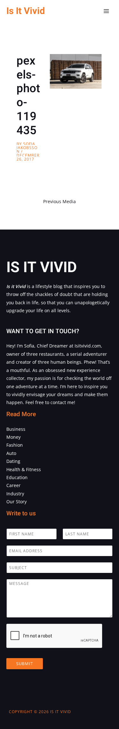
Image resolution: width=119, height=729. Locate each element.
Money (13, 437)
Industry (15, 494)
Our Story (16, 502)
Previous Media (59, 201)
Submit (24, 663)
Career (13, 485)
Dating (13, 461)
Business (15, 429)
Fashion (14, 445)
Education (17, 477)
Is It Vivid (25, 11)
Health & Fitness (23, 469)
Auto (11, 453)
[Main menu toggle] (106, 11)
